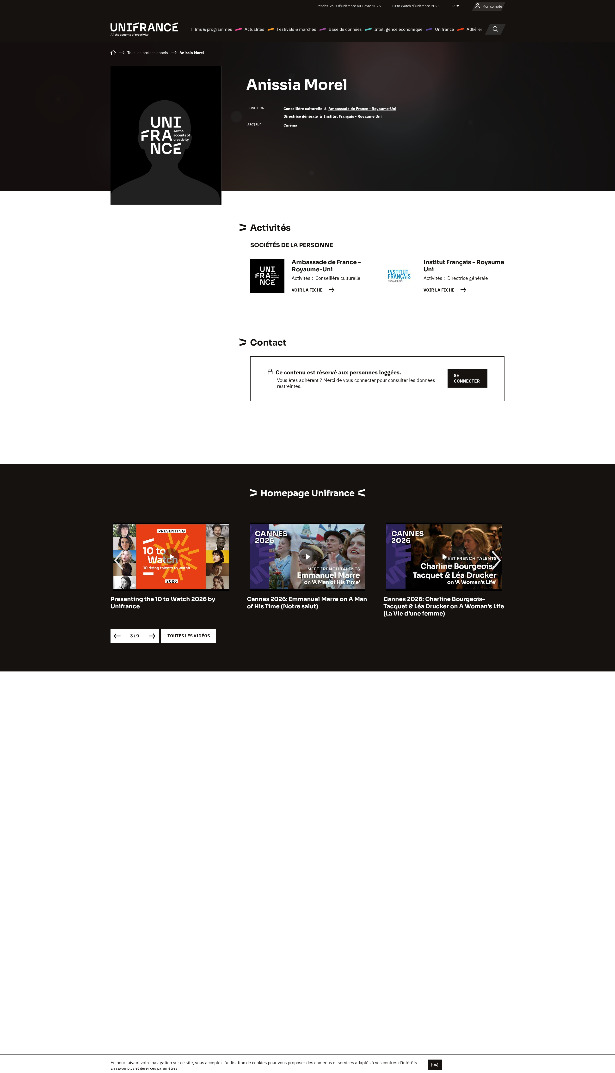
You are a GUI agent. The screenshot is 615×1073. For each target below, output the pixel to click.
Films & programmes (211, 29)
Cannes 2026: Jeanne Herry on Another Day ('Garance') (445, 603)
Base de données (345, 29)
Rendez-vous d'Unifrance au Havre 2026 (348, 6)
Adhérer (474, 29)
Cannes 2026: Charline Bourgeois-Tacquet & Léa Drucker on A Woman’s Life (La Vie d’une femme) (310, 606)
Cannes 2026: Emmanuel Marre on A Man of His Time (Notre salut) (174, 603)
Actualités (254, 29)
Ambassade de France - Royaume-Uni (362, 108)
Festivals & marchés (296, 29)
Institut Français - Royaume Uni (353, 116)
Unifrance (444, 29)
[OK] (434, 1065)
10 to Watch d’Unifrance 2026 (416, 6)
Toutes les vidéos (188, 636)
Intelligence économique (398, 29)
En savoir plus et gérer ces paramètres (144, 1068)
